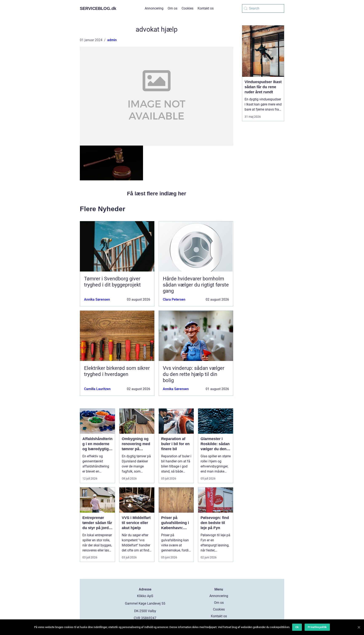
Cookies (187, 8)
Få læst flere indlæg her (156, 193)
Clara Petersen (174, 299)
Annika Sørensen (97, 299)
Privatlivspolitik (317, 627)
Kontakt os (206, 8)
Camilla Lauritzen (97, 389)
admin (112, 40)
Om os (172, 8)
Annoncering (154, 8)
